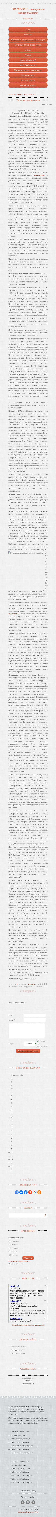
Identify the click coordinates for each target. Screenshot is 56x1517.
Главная (11, 94)
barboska (31, 984)
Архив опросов (24, 1261)
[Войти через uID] (17, 1192)
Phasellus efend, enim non (20, 1438)
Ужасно (15, 1255)
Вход (34, 1490)
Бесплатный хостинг (26, 1512)
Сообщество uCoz (18, 1350)
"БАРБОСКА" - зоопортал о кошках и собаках (28, 10)
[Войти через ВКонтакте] (21, 1192)
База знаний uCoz (18, 1353)
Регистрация (25, 1490)
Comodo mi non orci (18, 1435)
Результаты (12, 1261)
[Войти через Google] (35, 1192)
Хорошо (15, 1244)
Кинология (28, 94)
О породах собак (17, 1075)
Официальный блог (18, 1346)
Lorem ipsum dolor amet (20, 1431)
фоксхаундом (39, 175)
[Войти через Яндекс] (30, 1192)
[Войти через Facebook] (26, 1192)
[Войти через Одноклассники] (39, 1192)
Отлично (15, 1241)
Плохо (14, 1251)
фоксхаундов (13, 613)
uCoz (36, 1512)
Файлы (19, 94)
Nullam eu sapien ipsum (20, 1442)
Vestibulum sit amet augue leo (22, 1445)
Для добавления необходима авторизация (28, 1325)
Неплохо (15, 1248)
